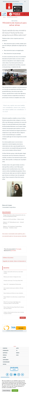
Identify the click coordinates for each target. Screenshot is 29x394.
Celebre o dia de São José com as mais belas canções (13, 272)
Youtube (15, 374)
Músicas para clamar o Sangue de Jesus (12, 276)
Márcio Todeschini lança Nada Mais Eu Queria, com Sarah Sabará (14, 308)
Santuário (5, 359)
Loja (17, 355)
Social (4, 364)
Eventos (5, 348)
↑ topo (14, 346)
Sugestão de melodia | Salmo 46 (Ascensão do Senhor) (14, 261)
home (4, 17)
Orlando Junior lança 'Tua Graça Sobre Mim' (13, 280)
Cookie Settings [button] (6, 390)
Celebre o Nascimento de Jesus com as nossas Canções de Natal (14, 313)
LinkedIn (22, 374)
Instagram (18, 374)
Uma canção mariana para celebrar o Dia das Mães (13, 288)
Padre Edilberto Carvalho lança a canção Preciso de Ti (14, 297)
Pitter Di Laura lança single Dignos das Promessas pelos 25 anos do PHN (12, 302)
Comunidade (6, 361)
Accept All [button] (15, 390)
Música (5, 355)
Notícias (5, 352)
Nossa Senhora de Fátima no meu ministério (13, 293)
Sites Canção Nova (27, 14)
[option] (14, 7)
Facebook (7, 374)
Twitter (11, 374)
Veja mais (23, 317)
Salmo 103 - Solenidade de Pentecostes (12, 284)
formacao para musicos (12, 17)
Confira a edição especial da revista (14, 330)
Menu (24, 14)
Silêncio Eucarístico (8, 257)
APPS (17, 348)
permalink (13, 250)
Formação (18, 249)
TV (16, 350)
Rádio (17, 352)
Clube (4, 357)
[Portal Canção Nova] (4, 14)
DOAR (14, 369)
